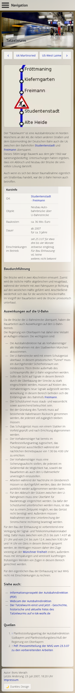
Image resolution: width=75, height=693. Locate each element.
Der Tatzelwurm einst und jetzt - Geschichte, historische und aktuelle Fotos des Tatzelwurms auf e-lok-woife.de (38, 609)
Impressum (11, 680)
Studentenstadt (45, 145)
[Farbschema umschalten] (17, 686)
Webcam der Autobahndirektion (30, 601)
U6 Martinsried (26, 55)
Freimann (10, 149)
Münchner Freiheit (35, 552)
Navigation (19, 5)
